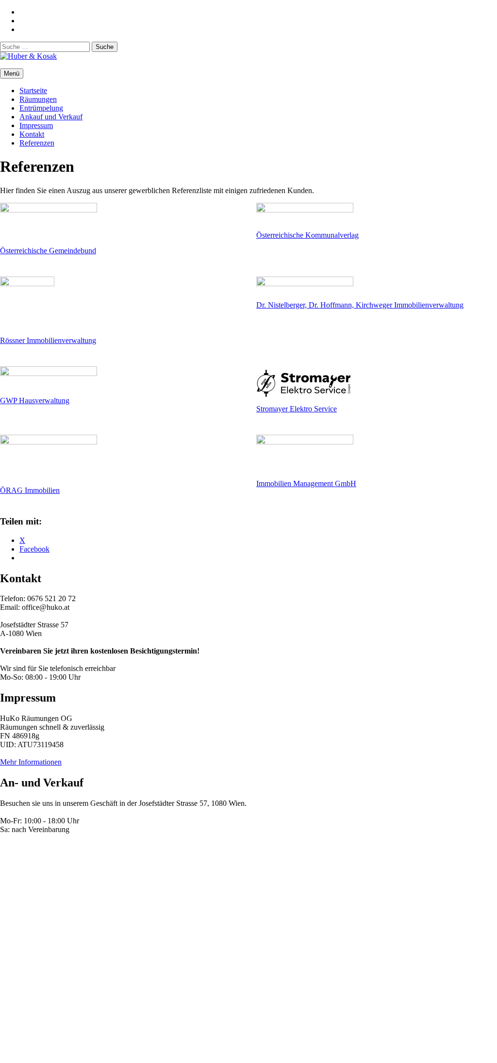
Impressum (36, 125)
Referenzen (36, 143)
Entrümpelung (41, 108)
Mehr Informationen (31, 762)
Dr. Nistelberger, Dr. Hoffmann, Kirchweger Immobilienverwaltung (360, 305)
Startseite (33, 90)
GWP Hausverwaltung (34, 400)
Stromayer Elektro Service (296, 409)
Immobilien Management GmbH (306, 483)
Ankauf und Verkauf (51, 117)
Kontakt (31, 134)
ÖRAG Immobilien (30, 490)
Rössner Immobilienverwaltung (48, 340)
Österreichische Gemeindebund (48, 250)
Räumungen (38, 99)
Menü (11, 73)
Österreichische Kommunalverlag (307, 235)
